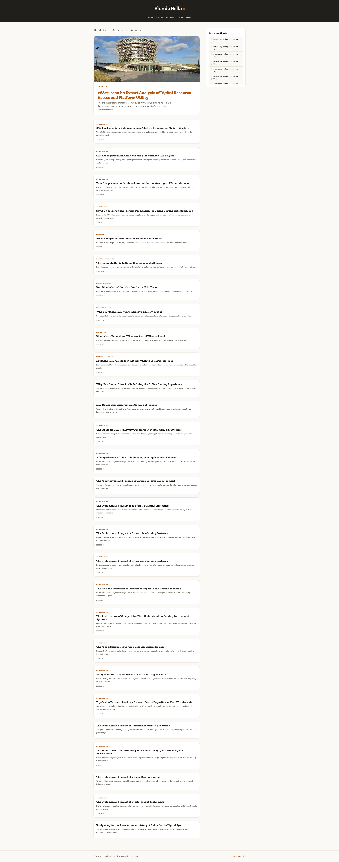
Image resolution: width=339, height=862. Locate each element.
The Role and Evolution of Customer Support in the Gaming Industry (138, 588)
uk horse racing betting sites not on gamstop (224, 40)
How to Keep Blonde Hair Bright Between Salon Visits (129, 238)
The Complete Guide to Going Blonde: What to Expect (129, 262)
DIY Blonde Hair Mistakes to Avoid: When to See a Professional (134, 360)
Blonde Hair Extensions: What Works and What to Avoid (130, 336)
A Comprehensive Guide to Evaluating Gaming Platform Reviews (136, 457)
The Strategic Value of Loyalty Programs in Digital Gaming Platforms (139, 429)
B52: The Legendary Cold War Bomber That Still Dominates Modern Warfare (142, 127)
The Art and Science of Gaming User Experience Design (130, 646)
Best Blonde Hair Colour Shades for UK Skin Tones (126, 287)
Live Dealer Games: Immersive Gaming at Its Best (126, 404)
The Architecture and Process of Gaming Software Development (135, 480)
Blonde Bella (168, 8)
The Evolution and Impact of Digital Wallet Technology (130, 801)
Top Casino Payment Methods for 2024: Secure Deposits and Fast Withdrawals (144, 702)
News (188, 17)
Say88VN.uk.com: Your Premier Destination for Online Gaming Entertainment (144, 210)
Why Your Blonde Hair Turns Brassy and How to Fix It (129, 311)
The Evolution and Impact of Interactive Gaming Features (132, 533)
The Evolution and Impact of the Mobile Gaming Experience (133, 505)
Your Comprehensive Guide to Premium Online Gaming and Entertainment (142, 183)
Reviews (170, 17)
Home (150, 17)
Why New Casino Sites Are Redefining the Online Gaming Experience (139, 384)
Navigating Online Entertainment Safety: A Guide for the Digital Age (138, 825)
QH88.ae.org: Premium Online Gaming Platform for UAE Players (135, 155)
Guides (180, 17)
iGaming (160, 17)
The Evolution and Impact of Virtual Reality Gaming (128, 776)
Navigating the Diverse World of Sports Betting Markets (131, 674)
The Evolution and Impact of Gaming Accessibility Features (133, 725)
